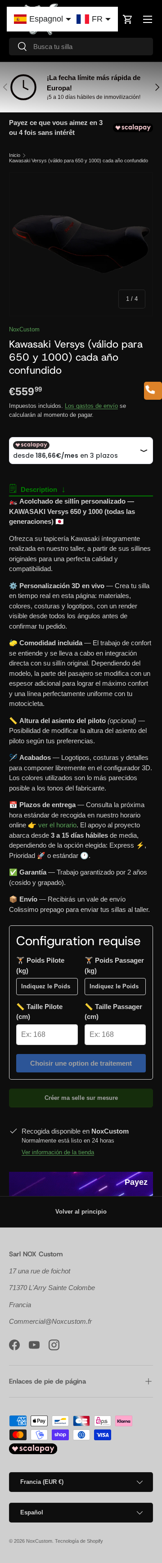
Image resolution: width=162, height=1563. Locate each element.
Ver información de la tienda (58, 1152)
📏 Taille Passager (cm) (113, 1012)
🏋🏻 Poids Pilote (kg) (40, 965)
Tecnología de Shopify (79, 1541)
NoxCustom (24, 329)
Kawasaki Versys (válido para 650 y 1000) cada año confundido (78, 160)
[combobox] (81, 46)
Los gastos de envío (91, 405)
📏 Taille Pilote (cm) (39, 1012)
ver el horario (57, 825)
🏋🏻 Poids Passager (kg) (114, 965)
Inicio (14, 155)
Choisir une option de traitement (81, 1063)
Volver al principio (81, 1211)
